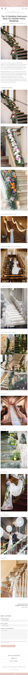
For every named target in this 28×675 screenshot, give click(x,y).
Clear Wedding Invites (5, 8)
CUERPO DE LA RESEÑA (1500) (7, 628)
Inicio (9, 11)
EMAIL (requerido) (4, 623)
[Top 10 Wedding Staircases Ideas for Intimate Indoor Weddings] (14, 146)
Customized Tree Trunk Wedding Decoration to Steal (21, 605)
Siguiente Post (24, 607)
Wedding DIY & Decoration (15, 11)
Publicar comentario (8, 646)
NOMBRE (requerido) (5, 618)
